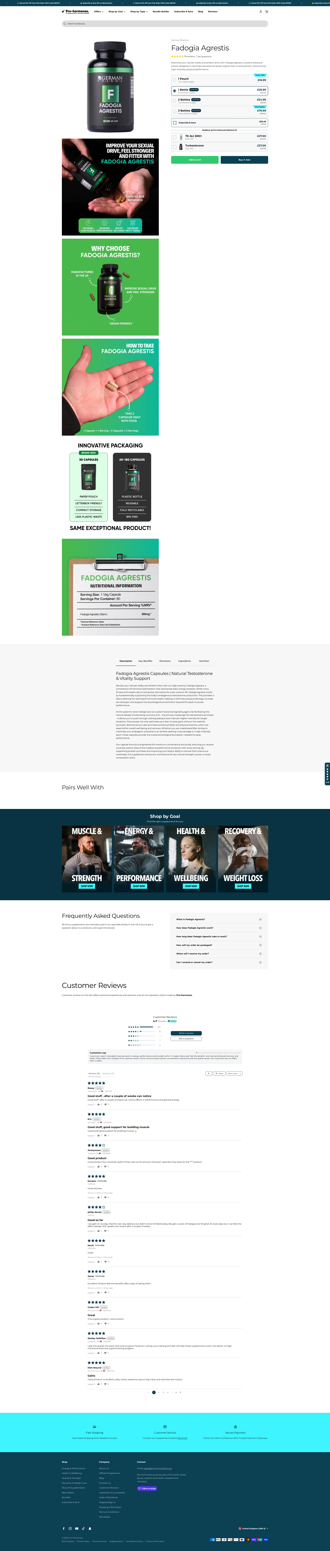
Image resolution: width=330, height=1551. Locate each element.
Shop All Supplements (73, 1488)
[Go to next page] (181, 1392)
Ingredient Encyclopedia (112, 1492)
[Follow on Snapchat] (90, 1528)
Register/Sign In (107, 1502)
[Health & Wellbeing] (191, 859)
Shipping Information (110, 1507)
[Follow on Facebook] (63, 1528)
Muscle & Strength (71, 1478)
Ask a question (186, 1038)
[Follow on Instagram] (70, 1528)
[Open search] (209, 1073)
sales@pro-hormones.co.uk (158, 1468)
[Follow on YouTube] (77, 1528)
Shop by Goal (116, 11)
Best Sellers (68, 1492)
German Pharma (179, 40)
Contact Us (105, 1483)
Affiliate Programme (109, 1473)
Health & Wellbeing (72, 1473)
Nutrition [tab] (204, 661)
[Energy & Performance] (139, 859)
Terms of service (99, 1541)
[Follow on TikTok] (83, 1528)
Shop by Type (137, 11)
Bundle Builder (161, 11)
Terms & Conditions (109, 1512)
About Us (104, 1468)
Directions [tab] (165, 661)
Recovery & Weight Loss (74, 1483)
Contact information (155, 1541)
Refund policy (68, 1541)
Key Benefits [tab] (145, 661)
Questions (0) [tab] (108, 1073)
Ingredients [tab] (184, 661)
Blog (200, 11)
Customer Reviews (109, 1488)
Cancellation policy (134, 1541)
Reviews (212, 11)
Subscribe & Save (183, 11)
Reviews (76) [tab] (94, 1073)
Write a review (186, 1033)
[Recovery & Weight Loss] (243, 859)
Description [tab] (126, 661)
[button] (177, 56)
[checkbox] (219, 122)
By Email (182, 1438)
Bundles (66, 1497)
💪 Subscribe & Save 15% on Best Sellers (98, 3)
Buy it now (244, 160)
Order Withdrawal (108, 1497)
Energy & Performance (73, 1468)
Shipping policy (116, 1541)
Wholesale (104, 1517)
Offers (97, 11)
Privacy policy (83, 1541)
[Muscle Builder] (87, 859)
